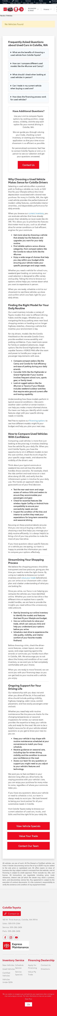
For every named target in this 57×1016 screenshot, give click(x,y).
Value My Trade (32, 973)
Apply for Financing (32, 966)
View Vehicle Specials (28, 826)
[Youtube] (16, 937)
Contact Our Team (28, 845)
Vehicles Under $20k (8, 980)
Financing (34, 960)
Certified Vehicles (6, 974)
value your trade (28, 577)
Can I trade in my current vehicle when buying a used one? (25, 87)
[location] (50, 2)
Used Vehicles (9, 969)
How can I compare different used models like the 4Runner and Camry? (26, 64)
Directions (45, 969)
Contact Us (28, 165)
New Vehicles (8, 965)
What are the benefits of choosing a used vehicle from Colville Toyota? (27, 53)
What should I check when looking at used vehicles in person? (28, 76)
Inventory (8, 960)
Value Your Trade (28, 836)
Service (19, 960)
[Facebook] (5, 937)
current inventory (36, 213)
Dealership (47, 960)
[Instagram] (10, 937)
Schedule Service (19, 966)
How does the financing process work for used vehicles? (28, 98)
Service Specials (19, 973)
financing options (37, 420)
